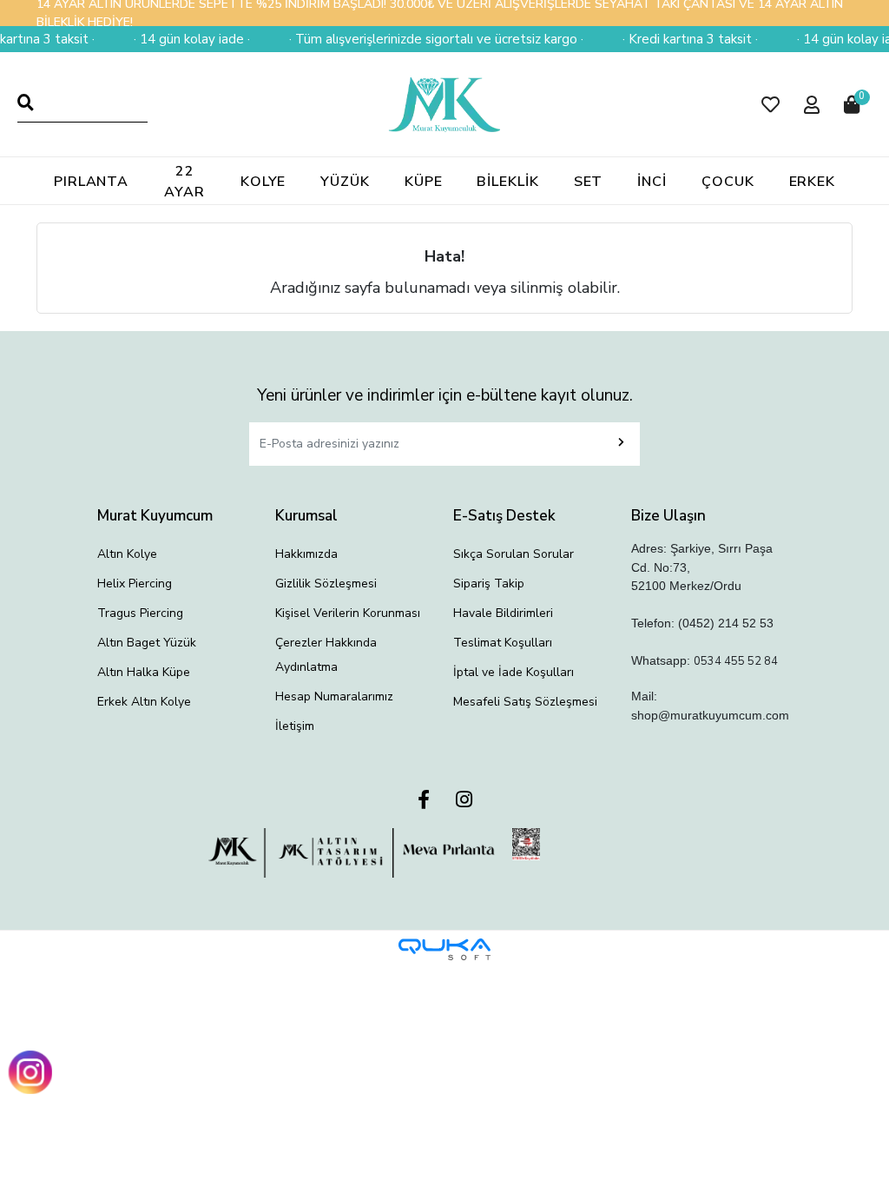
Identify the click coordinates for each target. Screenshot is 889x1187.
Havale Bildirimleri (503, 613)
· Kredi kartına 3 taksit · (682, 39)
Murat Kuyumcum (155, 516)
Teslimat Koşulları (502, 642)
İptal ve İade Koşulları (513, 672)
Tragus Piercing (140, 613)
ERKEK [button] (812, 181)
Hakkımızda (306, 554)
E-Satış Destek (504, 516)
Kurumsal (306, 516)
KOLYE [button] (263, 181)
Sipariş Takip (488, 583)
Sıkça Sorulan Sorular (513, 554)
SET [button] (588, 181)
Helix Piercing (134, 583)
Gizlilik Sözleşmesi (326, 583)
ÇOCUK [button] (727, 181)
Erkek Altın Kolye (144, 701)
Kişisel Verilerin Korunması (347, 613)
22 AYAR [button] (184, 182)
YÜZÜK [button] (345, 181)
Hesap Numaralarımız (334, 696)
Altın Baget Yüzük (146, 642)
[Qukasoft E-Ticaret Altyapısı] (444, 949)
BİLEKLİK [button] (507, 181)
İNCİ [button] (652, 181)
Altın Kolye (127, 554)
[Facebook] (424, 800)
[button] (770, 105)
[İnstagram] (464, 800)
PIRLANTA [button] (91, 181)
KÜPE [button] (424, 181)
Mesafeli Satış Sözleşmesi (525, 701)
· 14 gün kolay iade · (184, 39)
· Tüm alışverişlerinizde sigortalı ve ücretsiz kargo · (428, 39)
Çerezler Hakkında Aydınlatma (326, 654)
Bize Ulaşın (668, 516)
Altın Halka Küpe (143, 672)
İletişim (294, 726)
